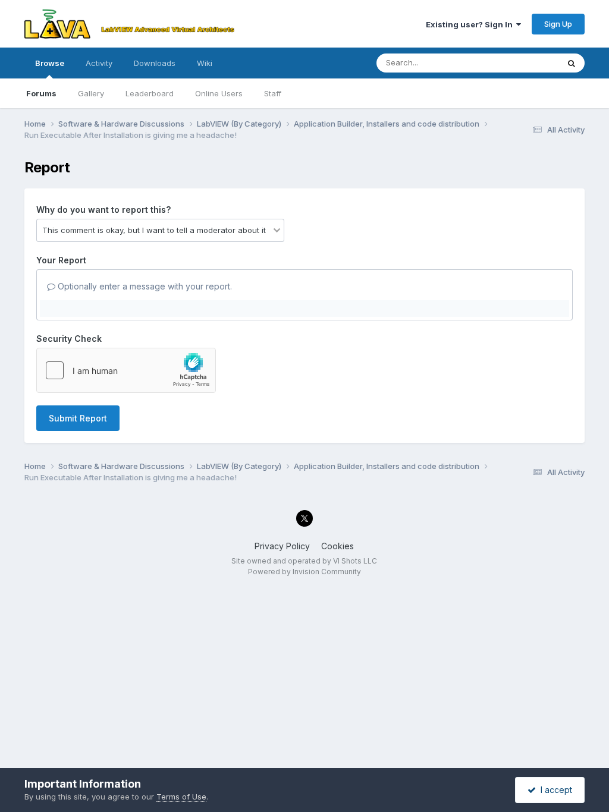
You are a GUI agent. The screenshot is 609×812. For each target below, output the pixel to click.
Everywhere (521, 62)
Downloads (154, 63)
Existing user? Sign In (471, 24)
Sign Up (558, 24)
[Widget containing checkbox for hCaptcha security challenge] (126, 370)
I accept (554, 790)
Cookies (337, 546)
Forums (41, 93)
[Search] (571, 63)
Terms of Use (181, 796)
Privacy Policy (282, 546)
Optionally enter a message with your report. (143, 286)
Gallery (91, 93)
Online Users (219, 93)
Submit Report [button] (78, 418)
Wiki (204, 63)
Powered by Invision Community (304, 571)
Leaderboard (149, 93)
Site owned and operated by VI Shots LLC (304, 560)
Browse (49, 63)
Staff (272, 93)
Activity (99, 63)
